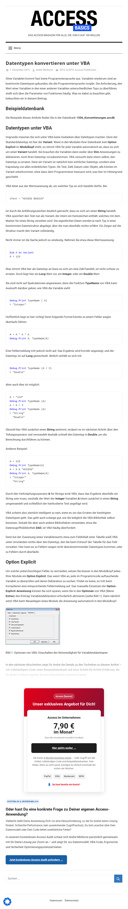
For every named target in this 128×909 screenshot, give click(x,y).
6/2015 (70, 69)
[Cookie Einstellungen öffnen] (7, 904)
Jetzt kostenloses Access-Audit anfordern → (36, 859)
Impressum (56, 900)
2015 (62, 69)
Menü (17, 48)
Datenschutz (71, 900)
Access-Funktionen (85, 69)
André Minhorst (44, 69)
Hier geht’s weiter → (64, 748)
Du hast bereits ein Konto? (66, 784)
